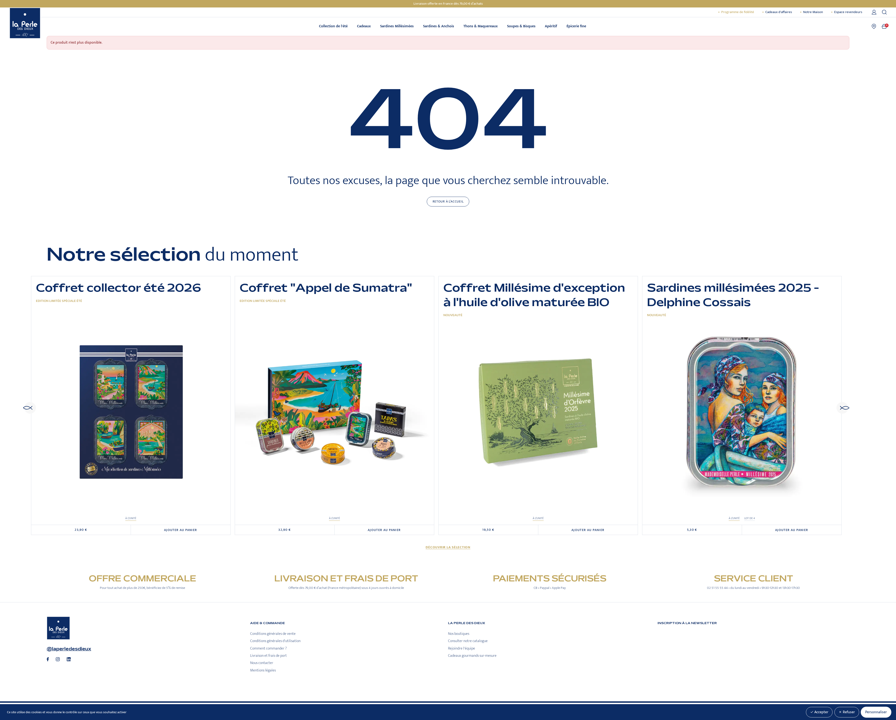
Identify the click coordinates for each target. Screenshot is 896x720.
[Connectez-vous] (875, 12)
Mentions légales (263, 670)
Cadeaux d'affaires (778, 12)
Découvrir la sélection (448, 547)
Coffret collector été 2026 (118, 288)
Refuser (848, 712)
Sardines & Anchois (438, 26)
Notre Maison (813, 12)
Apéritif (551, 26)
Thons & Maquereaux (480, 26)
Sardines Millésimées (397, 26)
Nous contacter (261, 663)
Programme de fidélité (737, 12)
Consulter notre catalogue (468, 641)
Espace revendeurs (848, 12)
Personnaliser (876, 712)
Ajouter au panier (180, 530)
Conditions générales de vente (273, 634)
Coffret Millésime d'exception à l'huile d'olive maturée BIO (534, 295)
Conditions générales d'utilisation (275, 641)
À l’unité (130, 518)
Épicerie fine (576, 26)
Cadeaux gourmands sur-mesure (472, 656)
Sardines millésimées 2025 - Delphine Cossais (733, 295)
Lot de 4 (749, 518)
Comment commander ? (268, 648)
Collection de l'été (333, 26)
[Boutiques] (874, 26)
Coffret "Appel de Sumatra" (326, 288)
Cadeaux (364, 26)
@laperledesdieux (69, 649)
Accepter (820, 712)
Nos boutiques (458, 634)
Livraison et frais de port (268, 656)
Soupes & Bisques (521, 26)
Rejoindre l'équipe (461, 648)
